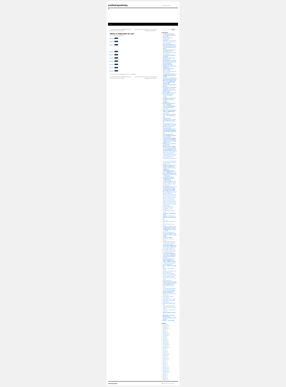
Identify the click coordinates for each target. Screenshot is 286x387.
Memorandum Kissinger (167, 280)
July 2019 (164, 348)
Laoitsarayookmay (118, 5)
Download (116, 38)
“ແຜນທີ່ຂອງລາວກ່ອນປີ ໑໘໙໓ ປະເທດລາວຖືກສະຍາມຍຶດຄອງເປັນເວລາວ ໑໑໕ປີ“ (169, 35)
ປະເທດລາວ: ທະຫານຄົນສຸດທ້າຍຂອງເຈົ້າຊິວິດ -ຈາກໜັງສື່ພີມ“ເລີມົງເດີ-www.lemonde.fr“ (169, 111)
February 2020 (165, 342)
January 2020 (165, 343)
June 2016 (164, 375)
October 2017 (165, 359)
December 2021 (165, 325)
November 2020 (166, 335)
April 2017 (165, 364)
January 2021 (165, 332)
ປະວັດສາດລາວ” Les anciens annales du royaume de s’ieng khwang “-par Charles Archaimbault (169, 42)
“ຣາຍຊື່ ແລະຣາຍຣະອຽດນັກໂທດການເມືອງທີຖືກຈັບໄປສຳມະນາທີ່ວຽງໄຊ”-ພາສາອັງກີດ (170, 75)
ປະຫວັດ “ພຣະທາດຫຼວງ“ (167, 264)
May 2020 (164, 339)
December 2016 (165, 368)
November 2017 (166, 358)
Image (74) (111, 41)
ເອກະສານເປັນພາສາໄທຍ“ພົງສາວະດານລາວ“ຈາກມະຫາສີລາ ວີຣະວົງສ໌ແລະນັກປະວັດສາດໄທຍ (145, 30)
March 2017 (165, 366)
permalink (134, 74)
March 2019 (165, 352)
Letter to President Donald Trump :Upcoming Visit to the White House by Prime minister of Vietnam (169, 243)
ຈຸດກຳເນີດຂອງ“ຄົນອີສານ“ (167, 237)
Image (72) (111, 51)
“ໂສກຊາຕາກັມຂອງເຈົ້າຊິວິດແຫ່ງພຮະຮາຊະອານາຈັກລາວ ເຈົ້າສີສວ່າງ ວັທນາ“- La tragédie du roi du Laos (170, 247)
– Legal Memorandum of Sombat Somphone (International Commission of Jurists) (169, 307)
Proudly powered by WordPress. (169, 383)
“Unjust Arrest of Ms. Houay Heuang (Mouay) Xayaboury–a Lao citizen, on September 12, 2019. (169, 162)
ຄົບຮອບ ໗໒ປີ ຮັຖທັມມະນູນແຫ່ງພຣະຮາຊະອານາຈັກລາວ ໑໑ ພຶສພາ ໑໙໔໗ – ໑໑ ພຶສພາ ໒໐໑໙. (169, 174)
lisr (123, 35)
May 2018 (164, 356)
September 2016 (166, 371)
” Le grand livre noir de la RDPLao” (169, 263)
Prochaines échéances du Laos (168, 206)
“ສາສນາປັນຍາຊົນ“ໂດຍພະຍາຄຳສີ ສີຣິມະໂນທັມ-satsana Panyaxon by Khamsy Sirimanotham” (120, 30)
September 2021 (166, 328)
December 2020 (165, 334)
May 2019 (164, 350)
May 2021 (164, 331)
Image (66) (111, 70)
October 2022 (165, 324)
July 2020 (164, 336)
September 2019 (166, 347)
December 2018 (165, 354)
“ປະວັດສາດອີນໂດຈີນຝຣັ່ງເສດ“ (168, 177)
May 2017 (164, 363)
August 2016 (165, 372)
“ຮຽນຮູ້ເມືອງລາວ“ (166, 102)
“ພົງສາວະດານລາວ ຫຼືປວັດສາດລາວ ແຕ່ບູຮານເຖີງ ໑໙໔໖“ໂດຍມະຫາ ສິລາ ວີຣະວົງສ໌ (170, 235)
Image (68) (111, 64)
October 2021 (165, 327)
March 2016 (165, 379)
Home (111, 24)
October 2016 (165, 370)
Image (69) (111, 61)
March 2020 (165, 340)
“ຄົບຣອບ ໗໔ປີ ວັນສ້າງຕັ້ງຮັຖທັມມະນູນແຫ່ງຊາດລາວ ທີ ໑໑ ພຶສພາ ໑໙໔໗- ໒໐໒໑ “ (169, 107)
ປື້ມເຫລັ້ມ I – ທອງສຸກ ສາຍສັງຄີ (168, 320)
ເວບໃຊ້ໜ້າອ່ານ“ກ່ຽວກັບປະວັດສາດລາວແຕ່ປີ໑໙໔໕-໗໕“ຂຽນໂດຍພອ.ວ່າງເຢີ (169, 99)
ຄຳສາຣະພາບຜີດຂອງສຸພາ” (168, 64)
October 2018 (165, 355)
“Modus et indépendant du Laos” (168, 123)
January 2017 (165, 367)
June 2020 (164, 338)
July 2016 (164, 374)
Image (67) (111, 67)
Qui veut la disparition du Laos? (168, 232)
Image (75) (111, 38)
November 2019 (166, 344)
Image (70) (111, 58)
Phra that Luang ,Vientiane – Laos (169, 249)
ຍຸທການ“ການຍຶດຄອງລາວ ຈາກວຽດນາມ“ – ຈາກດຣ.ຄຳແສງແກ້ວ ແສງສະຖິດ (169, 115)
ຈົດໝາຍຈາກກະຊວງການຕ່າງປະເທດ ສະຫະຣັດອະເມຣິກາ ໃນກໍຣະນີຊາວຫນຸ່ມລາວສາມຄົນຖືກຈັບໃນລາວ (169, 283)
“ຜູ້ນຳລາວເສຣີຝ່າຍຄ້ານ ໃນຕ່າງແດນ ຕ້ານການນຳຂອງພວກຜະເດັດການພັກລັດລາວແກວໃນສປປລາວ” (169, 62)
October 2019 (165, 346)
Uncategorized (122, 74)
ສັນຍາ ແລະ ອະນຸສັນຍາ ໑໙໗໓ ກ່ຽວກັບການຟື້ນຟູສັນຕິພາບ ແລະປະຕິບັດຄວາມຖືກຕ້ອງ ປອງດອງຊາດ (169, 260)
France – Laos (165, 220)
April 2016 (165, 378)
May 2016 (164, 376)
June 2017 (164, 362)
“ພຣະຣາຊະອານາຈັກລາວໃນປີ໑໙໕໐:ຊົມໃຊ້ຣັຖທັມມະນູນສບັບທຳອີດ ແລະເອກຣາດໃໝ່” (169, 136)
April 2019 (165, 351)
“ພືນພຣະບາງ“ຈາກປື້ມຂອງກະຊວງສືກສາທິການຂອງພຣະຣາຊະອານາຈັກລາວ (169, 217)
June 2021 (164, 330)
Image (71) (111, 54)
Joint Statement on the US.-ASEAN (169, 299)
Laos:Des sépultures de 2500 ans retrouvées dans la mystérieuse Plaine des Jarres (169, 278)
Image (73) (111, 44)
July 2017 (164, 360)
